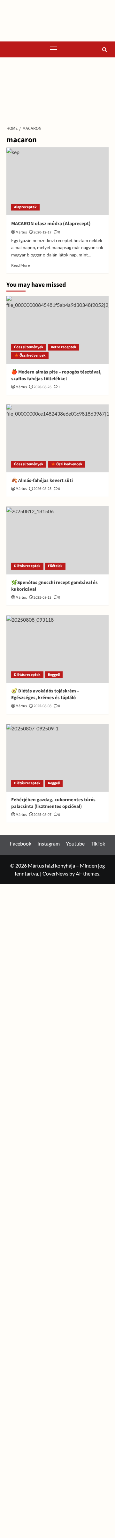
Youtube (75, 843)
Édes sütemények (28, 347)
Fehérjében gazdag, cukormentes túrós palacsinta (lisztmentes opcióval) (53, 803)
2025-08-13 (42, 597)
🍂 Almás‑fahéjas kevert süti (42, 480)
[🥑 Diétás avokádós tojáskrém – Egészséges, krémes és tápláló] (57, 649)
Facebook (20, 843)
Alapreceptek (25, 207)
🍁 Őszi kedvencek (30, 355)
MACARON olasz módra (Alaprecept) (51, 223)
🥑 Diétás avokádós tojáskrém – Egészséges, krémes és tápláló (45, 694)
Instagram (48, 843)
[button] (54, 49)
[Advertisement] (57, 89)
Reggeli (54, 674)
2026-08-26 (42, 387)
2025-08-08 (42, 706)
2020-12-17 (42, 232)
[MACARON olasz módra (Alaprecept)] (57, 181)
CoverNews (55, 873)
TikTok (98, 843)
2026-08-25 (42, 489)
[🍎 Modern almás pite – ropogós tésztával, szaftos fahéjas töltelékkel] (57, 330)
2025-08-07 (42, 814)
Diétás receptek (27, 566)
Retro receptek (63, 347)
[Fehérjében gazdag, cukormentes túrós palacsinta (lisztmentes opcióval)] (57, 758)
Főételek (55, 566)
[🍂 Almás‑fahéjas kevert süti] (57, 438)
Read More (20, 265)
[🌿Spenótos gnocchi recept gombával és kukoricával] (57, 540)
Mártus (21, 232)
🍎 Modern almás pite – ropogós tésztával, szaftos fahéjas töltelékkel (56, 375)
